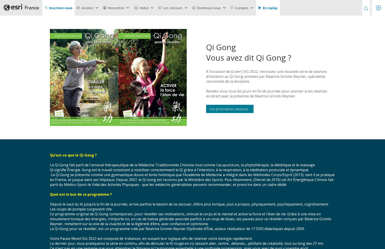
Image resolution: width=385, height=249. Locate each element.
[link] (88, 8)
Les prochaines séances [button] (228, 108)
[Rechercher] (366, 8)
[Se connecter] (378, 8)
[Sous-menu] (97, 8)
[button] (58, 8)
